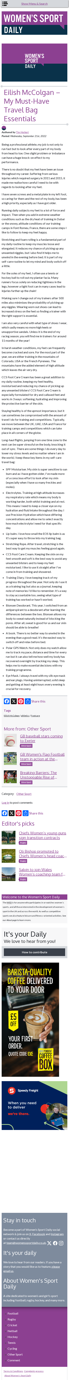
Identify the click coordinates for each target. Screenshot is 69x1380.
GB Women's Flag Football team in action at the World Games (42, 759)
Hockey (13, 1336)
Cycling (12, 1348)
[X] (14, 701)
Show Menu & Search (34, 3)
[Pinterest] (21, 701)
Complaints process (34, 1371)
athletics (25, 715)
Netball (12, 1331)
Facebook (38, 1234)
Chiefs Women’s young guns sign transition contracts (42, 835)
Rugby (23, 843)
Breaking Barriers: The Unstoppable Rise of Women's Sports (38, 777)
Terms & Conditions (13, 1371)
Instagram (57, 1234)
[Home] (34, 23)
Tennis (12, 1342)
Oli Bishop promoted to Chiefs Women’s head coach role (42, 856)
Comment (14, 1360)
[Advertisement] (34, 1168)
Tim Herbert (22, 132)
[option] (34, 1020)
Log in (5, 802)
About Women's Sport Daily (17, 1375)
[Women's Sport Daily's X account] (49, 1243)
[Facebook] (7, 701)
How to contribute (34, 952)
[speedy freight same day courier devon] (34, 1105)
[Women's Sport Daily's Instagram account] (61, 1243)
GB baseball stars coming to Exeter (41, 738)
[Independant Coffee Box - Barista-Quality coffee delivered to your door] (34, 1020)
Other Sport (26, 746)
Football (13, 1313)
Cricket (12, 1325)
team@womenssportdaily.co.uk (26, 1242)
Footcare (35, 715)
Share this (38, 701)
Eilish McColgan (12, 715)
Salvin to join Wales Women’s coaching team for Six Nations (42, 874)
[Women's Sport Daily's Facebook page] (55, 1243)
